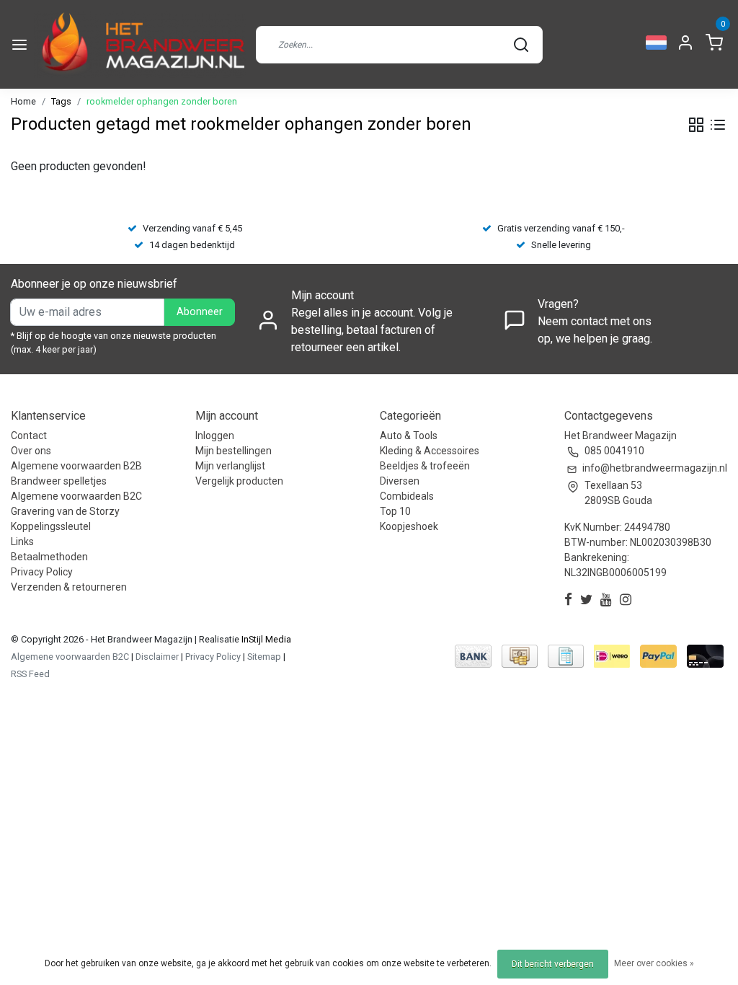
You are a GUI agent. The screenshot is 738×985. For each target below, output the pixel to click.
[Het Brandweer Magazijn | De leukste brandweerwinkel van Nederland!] (140, 44)
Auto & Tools (408, 435)
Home (23, 101)
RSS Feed (30, 673)
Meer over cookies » (654, 963)
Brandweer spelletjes (59, 481)
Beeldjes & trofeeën (425, 466)
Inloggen (214, 435)
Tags (61, 101)
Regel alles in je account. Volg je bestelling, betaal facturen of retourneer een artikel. (372, 330)
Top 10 (395, 511)
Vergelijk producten (239, 481)
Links (22, 541)
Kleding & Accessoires (429, 450)
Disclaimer (157, 656)
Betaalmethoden (49, 556)
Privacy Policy (42, 572)
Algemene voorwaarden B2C (76, 496)
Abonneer (200, 312)
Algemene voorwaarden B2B (76, 466)
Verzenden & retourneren (69, 587)
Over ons (31, 450)
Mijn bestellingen (233, 450)
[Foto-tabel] (696, 124)
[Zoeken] (521, 44)
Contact (29, 435)
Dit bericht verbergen (553, 964)
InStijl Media (265, 639)
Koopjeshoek (409, 526)
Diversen (399, 481)
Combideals (407, 496)
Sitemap (264, 656)
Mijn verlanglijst (230, 466)
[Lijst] (717, 124)
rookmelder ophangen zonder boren (161, 101)
